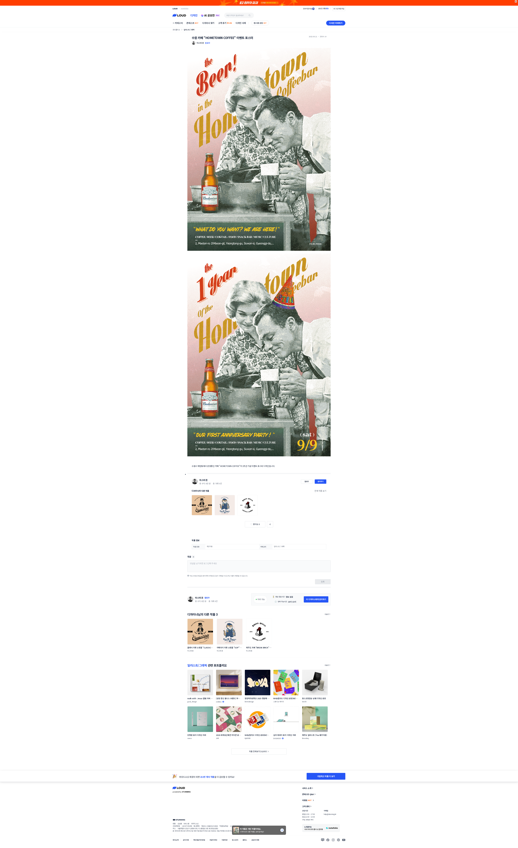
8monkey (305, 738)
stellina (218, 702)
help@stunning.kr (330, 814)
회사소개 (175, 840)
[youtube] (343, 840)
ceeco (189, 738)
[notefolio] (184, 8)
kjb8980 (248, 738)
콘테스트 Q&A (308, 794)
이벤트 (307, 800)
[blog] (322, 840)
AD (516, 1)
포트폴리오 (176, 29)
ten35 (304, 701)
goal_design (192, 701)
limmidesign (249, 701)
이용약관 (224, 840)
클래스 (245, 840)
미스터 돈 (203, 480)
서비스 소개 (306, 788)
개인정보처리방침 (199, 840)
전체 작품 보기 (320, 490)
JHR (217, 738)
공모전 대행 (255, 840)
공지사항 (186, 840)
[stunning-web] (179, 819)
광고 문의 (235, 840)
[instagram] (333, 840)
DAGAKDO (277, 738)
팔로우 (207, 43)
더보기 (327, 614)
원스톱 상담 (260, 23)
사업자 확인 (213, 840)
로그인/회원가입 (338, 8)
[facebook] (328, 840)
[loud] (175, 8)
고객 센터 (306, 806)
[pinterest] (338, 840)
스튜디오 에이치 (278, 701)
